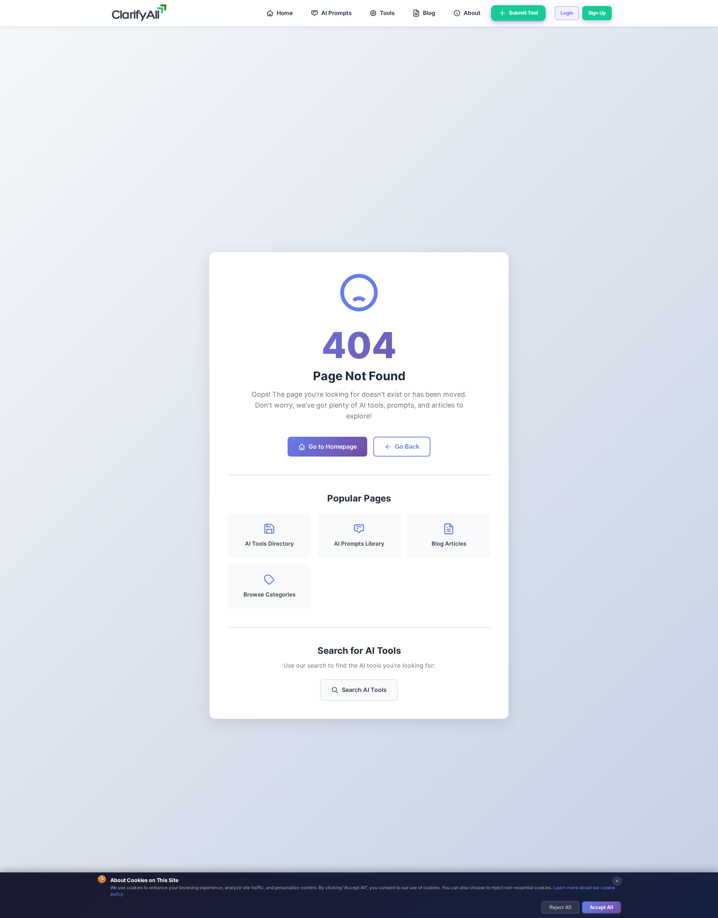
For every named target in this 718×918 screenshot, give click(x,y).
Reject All (560, 907)
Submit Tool (523, 13)
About (472, 12)
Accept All (601, 907)
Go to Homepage (333, 446)
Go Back (407, 446)
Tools (387, 12)
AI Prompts (336, 12)
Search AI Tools (364, 689)
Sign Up (597, 13)
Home (285, 12)
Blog (429, 12)
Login (567, 13)
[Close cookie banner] (617, 880)
